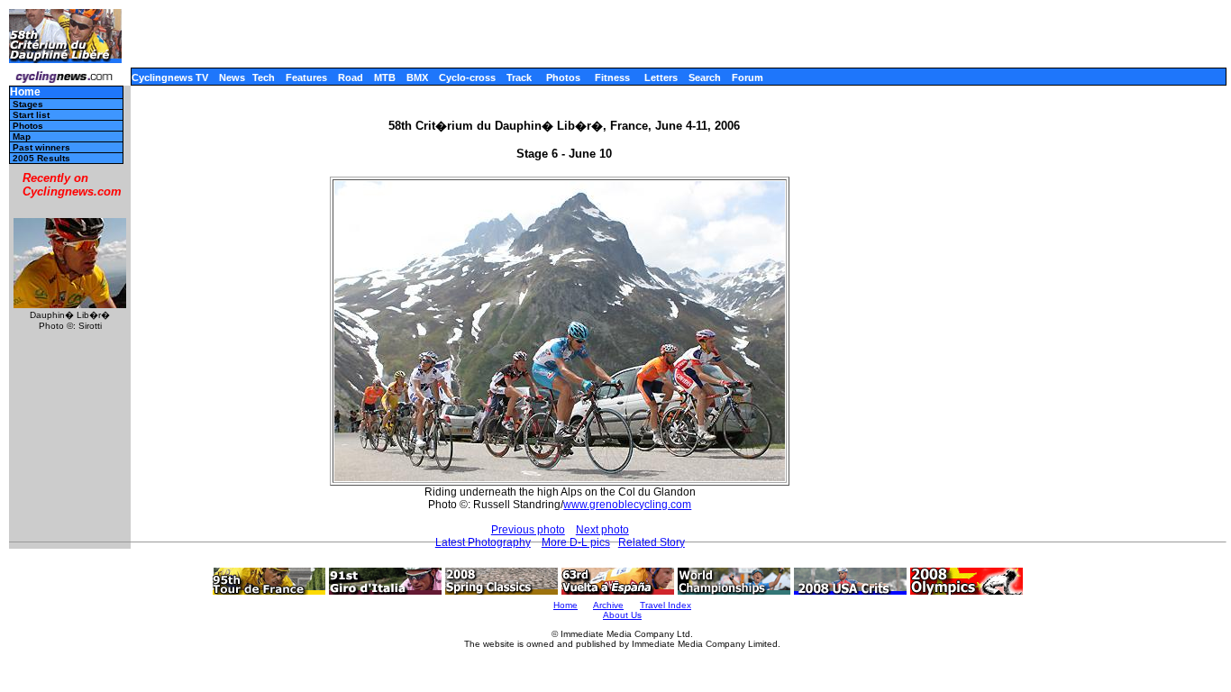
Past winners (41, 147)
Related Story (651, 542)
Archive (608, 605)
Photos (563, 77)
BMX (417, 77)
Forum (747, 77)
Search (704, 77)
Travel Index (665, 605)
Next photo (602, 530)
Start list (31, 115)
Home (25, 92)
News (232, 77)
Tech (263, 77)
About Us (622, 615)
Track (519, 77)
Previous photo (528, 530)
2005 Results (41, 158)
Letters (661, 77)
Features (306, 77)
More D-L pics (576, 542)
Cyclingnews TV (170, 77)
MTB (385, 77)
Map (22, 136)
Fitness (612, 77)
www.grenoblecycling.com (627, 504)
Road (350, 77)
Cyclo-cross (467, 77)
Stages (28, 104)
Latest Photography (483, 542)
